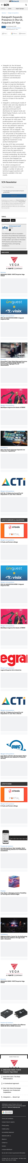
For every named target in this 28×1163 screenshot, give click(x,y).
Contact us (4, 1142)
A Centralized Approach (11, 1083)
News (3, 27)
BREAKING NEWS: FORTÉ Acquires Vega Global (12, 1071)
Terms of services (20, 200)
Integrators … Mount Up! (11, 1097)
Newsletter (23, 33)
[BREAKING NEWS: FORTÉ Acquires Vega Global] (14, 1066)
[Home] (14, 1)
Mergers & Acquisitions (13, 13)
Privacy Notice (22, 201)
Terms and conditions (7, 1118)
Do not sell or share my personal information (13, 1153)
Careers (4, 1146)
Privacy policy (5, 1125)
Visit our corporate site (14, 1107)
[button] (2, 4)
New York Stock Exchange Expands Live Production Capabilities (12, 1090)
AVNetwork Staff (12, 26)
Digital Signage (20, 8)
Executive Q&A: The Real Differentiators (11, 1077)
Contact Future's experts (8, 1122)
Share (5, 33)
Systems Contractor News (13, 28)
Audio (9, 8)
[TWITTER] (10, 230)
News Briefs (5, 220)
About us (4, 1139)
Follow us (15, 33)
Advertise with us (6, 1135)
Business (4, 13)
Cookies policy (5, 1129)
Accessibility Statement (8, 1132)
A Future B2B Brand (7, 1149)
